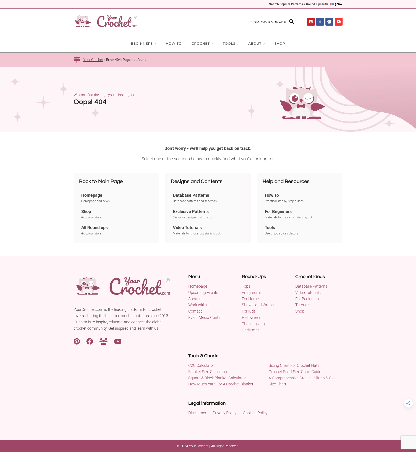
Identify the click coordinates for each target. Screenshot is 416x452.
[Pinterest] (311, 22)
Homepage (197, 286)
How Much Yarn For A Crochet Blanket (220, 384)
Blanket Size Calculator (208, 371)
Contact (195, 311)
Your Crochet (93, 60)
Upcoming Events (203, 292)
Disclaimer (197, 413)
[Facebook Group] (329, 22)
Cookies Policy (255, 413)
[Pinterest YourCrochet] (77, 341)
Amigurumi (251, 292)
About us (195, 298)
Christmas (251, 330)
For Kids (249, 311)
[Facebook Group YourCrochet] (103, 341)
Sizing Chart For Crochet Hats (294, 365)
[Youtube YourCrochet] (118, 341)
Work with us (199, 305)
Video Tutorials (308, 292)
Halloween (251, 317)
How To (174, 43)
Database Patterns (311, 286)
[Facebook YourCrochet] (89, 341)
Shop (280, 43)
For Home (250, 298)
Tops (246, 286)
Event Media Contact (206, 317)
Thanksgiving (253, 323)
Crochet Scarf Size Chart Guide (295, 371)
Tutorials (302, 305)
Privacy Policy (224, 413)
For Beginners (307, 298)
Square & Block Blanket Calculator (217, 378)
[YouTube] (339, 22)
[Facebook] (320, 22)
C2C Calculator (201, 365)
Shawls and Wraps (258, 305)
